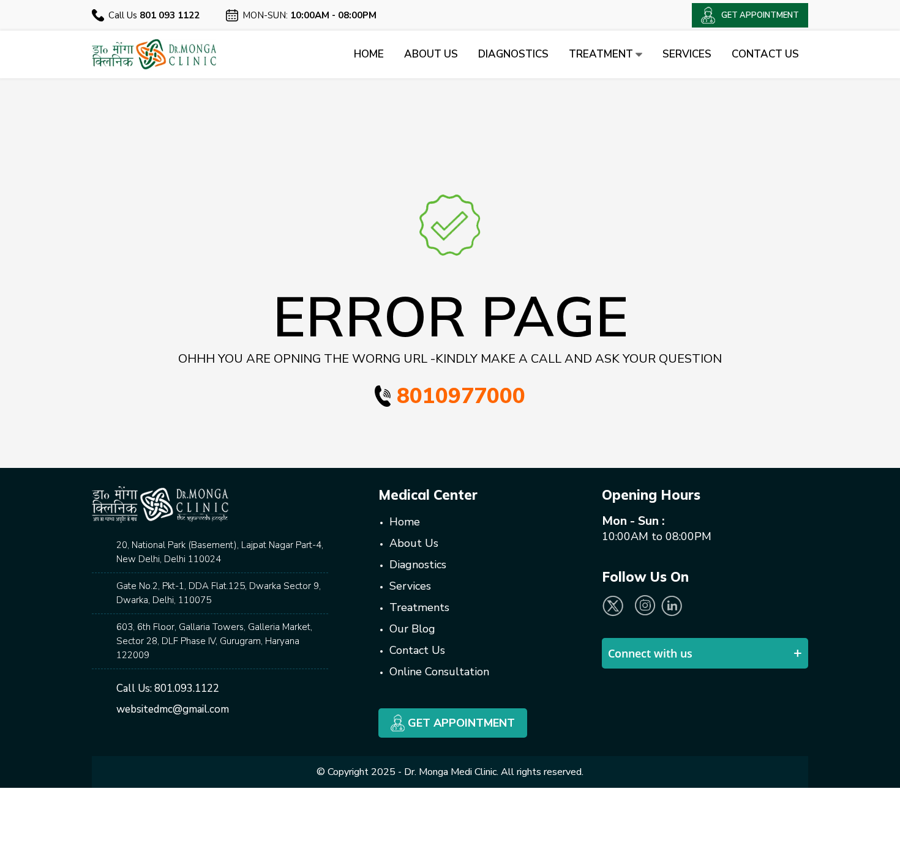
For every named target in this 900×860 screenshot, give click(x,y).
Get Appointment (460, 723)
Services (686, 54)
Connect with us (650, 653)
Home (369, 54)
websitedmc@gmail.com (172, 709)
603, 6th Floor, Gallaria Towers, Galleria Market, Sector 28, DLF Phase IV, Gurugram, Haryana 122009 (214, 641)
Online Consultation (439, 671)
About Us (431, 54)
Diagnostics (513, 54)
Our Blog (412, 628)
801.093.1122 (186, 688)
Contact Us (765, 54)
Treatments (419, 607)
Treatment (602, 54)
